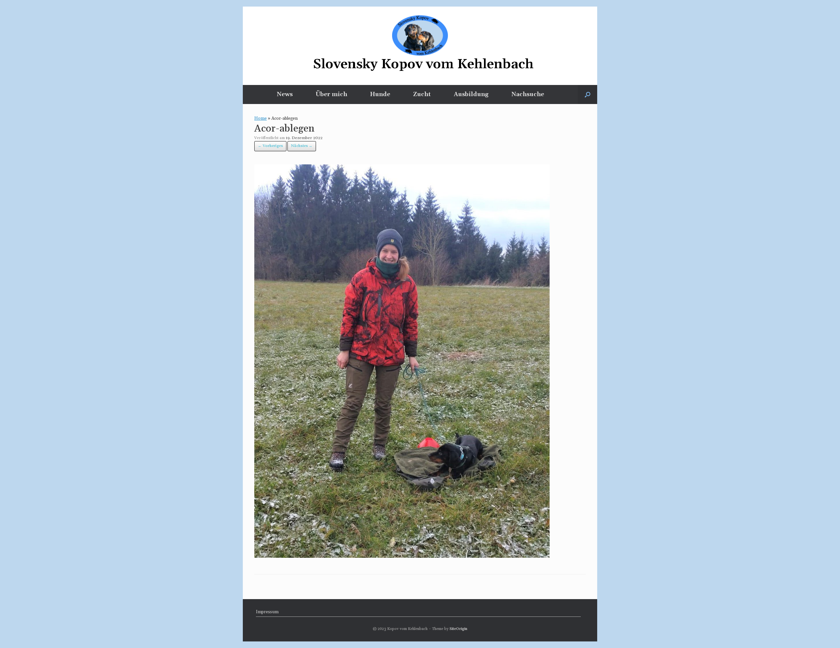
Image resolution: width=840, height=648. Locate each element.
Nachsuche (528, 94)
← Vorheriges (270, 146)
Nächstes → (301, 146)
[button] (587, 94)
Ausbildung (471, 94)
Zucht (422, 94)
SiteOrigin (458, 628)
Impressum (267, 612)
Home (260, 118)
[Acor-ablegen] (402, 556)
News (285, 94)
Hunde (380, 94)
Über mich (331, 94)
